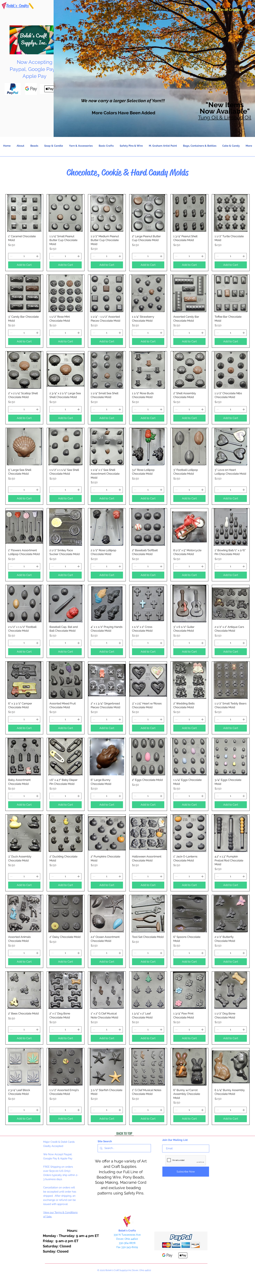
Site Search (105, 1141)
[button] (249, 5)
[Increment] (37, 256)
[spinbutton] (24, 256)
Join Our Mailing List (175, 1140)
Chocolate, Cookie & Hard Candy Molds (127, 172)
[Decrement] (11, 256)
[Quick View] (24, 213)
